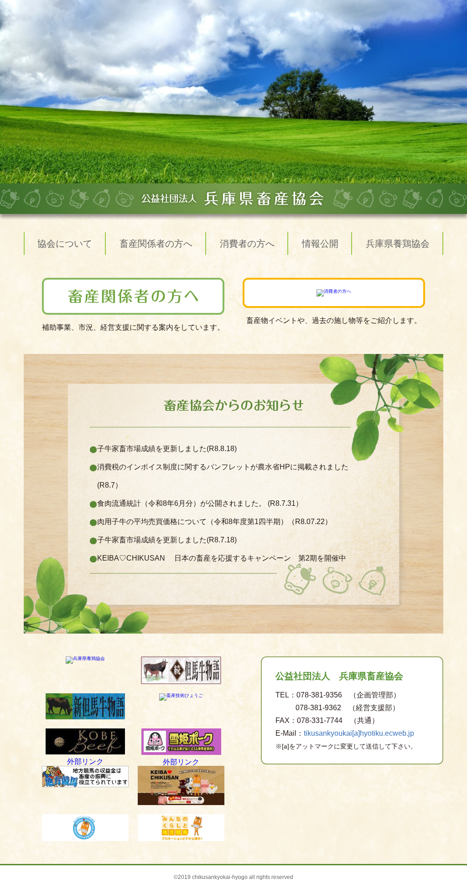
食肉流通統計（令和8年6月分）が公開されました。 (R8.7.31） (200, 503)
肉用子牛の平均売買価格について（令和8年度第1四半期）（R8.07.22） (214, 521)
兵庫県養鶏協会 (398, 244)
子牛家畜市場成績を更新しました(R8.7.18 (165, 540)
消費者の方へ (247, 244)
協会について (64, 244)
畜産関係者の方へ (155, 244)
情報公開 (320, 244)
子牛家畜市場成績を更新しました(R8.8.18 (165, 448)
